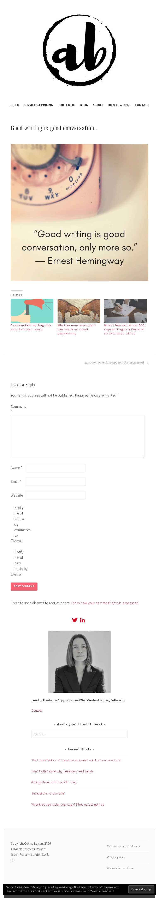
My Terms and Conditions (123, 846)
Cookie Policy (107, 890)
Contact (142, 105)
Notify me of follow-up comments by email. (21, 524)
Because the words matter (48, 793)
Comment (17, 409)
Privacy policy (116, 857)
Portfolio (66, 105)
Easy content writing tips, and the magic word (115, 362)
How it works (119, 105)
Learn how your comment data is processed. (105, 602)
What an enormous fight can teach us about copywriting (77, 329)
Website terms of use (120, 868)
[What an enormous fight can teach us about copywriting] (79, 311)
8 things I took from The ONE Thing (53, 782)
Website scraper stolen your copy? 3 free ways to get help (67, 804)
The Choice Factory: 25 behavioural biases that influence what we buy (75, 760)
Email (16, 481)
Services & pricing (38, 105)
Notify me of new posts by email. (21, 563)
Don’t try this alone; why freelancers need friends (62, 771)
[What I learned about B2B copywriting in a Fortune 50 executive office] (125, 311)
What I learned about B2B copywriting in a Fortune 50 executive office (124, 329)
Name (16, 467)
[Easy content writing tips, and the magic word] (32, 311)
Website (17, 495)
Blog (84, 105)
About (98, 105)
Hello (14, 105)
